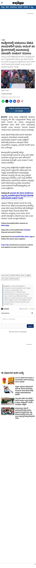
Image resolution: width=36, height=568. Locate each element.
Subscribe (5, 245)
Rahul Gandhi (5, 276)
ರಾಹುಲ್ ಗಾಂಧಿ (14, 276)
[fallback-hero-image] (7, 380)
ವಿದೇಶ (25, 7)
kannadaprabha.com (9, 292)
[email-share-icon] (18, 102)
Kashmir (23, 276)
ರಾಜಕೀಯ (13, 7)
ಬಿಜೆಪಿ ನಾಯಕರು (14, 279)
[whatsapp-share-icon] (3, 102)
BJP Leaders (5, 279)
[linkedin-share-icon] (14, 102)
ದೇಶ (7, 7)
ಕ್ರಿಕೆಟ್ (20, 7)
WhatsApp (5, 225)
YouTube (27, 230)
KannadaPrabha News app (22, 236)
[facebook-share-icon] (10, 102)
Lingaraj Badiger (6, 94)
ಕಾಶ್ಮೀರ (28, 276)
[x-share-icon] (6, 102)
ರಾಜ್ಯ (3, 7)
